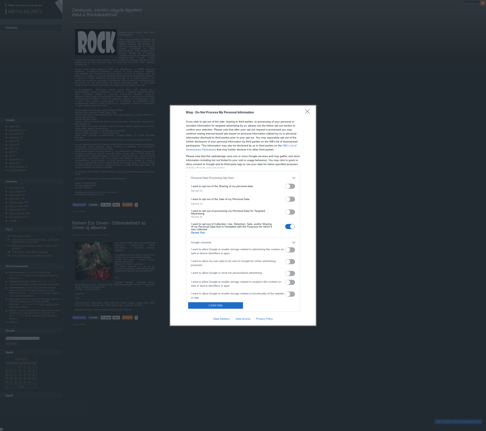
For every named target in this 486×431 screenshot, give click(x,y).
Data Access (243, 318)
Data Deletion (221, 318)
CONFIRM (216, 305)
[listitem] (243, 178)
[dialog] (243, 215)
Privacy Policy (264, 318)
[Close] (308, 112)
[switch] (290, 186)
